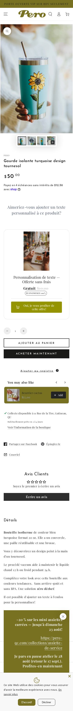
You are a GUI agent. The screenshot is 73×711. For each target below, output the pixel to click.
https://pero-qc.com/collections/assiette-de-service (38, 642)
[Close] (69, 676)
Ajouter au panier (36, 343)
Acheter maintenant (36, 353)
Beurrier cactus (32, 393)
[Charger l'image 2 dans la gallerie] (31, 140)
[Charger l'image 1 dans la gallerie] (22, 140)
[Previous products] (56, 382)
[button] (50, 14)
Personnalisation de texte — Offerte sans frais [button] (36, 279)
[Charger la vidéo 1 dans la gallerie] (51, 140)
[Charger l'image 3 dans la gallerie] (41, 140)
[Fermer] (63, 616)
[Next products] (65, 382)
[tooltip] (57, 370)
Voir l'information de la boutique (29, 427)
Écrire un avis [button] (36, 497)
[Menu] (5, 14)
